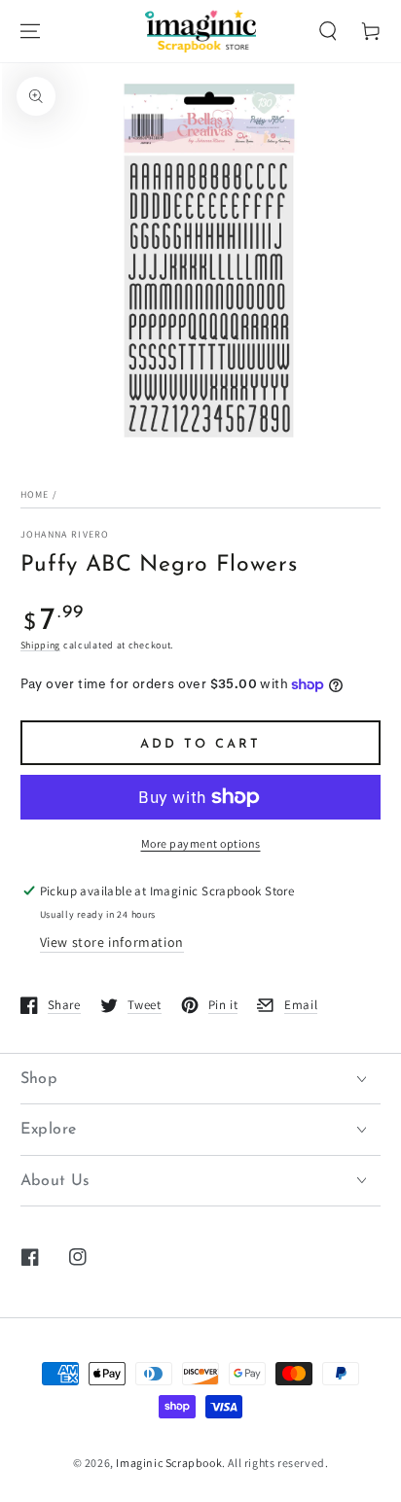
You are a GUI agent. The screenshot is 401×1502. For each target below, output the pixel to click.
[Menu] (30, 31)
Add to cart (200, 744)
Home (35, 494)
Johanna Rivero (65, 534)
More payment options (201, 843)
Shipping (40, 645)
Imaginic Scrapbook (169, 1462)
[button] (328, 31)
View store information (112, 942)
